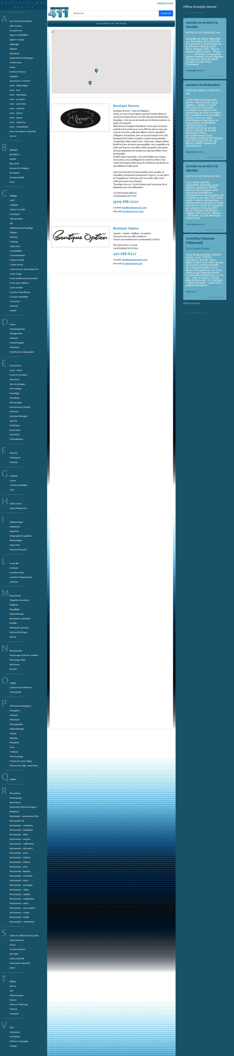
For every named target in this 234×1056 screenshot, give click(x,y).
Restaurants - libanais (20, 871)
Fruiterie (14, 462)
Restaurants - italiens (20, 862)
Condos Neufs (16, 264)
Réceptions (15, 793)
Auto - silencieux (18, 122)
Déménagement (17, 329)
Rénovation (15, 802)
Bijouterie (14, 163)
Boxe (12, 182)
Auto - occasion (17, 99)
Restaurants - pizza (19, 880)
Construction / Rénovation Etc (24, 269)
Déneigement (16, 333)
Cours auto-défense (19, 283)
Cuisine (13, 310)
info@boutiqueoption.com (134, 259)
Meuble (13, 623)
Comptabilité (16, 251)
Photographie (16, 724)
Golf (12, 489)
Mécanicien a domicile (20, 618)
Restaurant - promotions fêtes (24, 816)
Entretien (14, 411)
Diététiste (14, 347)
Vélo (12, 1027)
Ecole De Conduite (18, 375)
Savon (12, 944)
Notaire (13, 669)
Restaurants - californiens (22, 843)
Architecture (16, 62)
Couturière (15, 301)
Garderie (14, 476)
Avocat (13, 136)
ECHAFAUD (15, 365)
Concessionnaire (17, 255)
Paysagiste (15, 710)
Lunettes (14, 581)
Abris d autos (16, 26)
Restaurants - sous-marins (22, 908)
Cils (11, 223)
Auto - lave (15, 90)
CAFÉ (12, 200)
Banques (14, 150)
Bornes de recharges (19, 168)
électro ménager (17, 384)
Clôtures (14, 237)
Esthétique (15, 425)
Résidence (14, 811)
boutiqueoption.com (132, 263)
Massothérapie (17, 614)
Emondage (15, 393)
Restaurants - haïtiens (20, 857)
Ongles (13, 683)
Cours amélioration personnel (23, 278)
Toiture (13, 1000)
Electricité (14, 379)
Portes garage (16, 756)
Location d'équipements (21, 577)
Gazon (13, 480)
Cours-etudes (16, 287)
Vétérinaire (15, 1036)
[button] (96, 71)
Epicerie (13, 420)
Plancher (14, 738)
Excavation (15, 430)
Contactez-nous (165, 3)
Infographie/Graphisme (21, 536)
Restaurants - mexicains (21, 875)
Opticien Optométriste (21, 687)
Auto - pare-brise (18, 103)
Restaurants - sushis (19, 917)
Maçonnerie (15, 595)
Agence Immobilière (19, 35)
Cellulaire (14, 205)
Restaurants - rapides (20, 894)
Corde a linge (16, 274)
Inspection (15, 545)
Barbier (13, 159)
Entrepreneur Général (20, 407)
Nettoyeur (15, 664)
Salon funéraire (17, 940)
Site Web (14, 954)
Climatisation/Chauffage (21, 228)
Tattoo (13, 986)
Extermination (16, 439)
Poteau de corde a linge (21, 761)
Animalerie (14, 53)
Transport (14, 1013)
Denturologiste (17, 342)
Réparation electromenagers (23, 807)
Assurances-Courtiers (20, 81)
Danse (13, 324)
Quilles (13, 779)
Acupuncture (16, 30)
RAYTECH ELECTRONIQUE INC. (203, 32)
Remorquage (16, 798)
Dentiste (14, 338)
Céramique (15, 214)
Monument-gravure (19, 627)
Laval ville (14, 563)
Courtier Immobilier (19, 296)
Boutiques (14, 172)
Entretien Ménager (19, 416)
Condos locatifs (17, 260)
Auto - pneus (16, 117)
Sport (12, 967)
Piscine (13, 733)
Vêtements (15, 1032)
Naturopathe (16, 650)
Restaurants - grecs (19, 853)
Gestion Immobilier (19, 485)
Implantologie (16, 522)
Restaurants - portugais (21, 885)
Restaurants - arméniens (21, 825)
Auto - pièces (16, 113)
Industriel (14, 531)
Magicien (14, 604)
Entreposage (16, 402)
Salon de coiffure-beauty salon (24, 935)
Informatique (16, 540)
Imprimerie (15, 526)
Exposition (15, 434)
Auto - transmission (19, 126)
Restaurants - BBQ (19, 834)
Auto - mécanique (18, 94)
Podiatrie (14, 751)
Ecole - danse (16, 370)
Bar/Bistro (15, 154)
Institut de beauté (18, 549)
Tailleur (13, 981)
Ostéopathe (15, 692)
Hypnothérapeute (18, 508)
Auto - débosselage (19, 85)
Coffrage (14, 241)
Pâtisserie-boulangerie (20, 706)
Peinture (14, 715)
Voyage (13, 1046)
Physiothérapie (17, 729)
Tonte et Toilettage (19, 1004)
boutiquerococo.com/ (133, 211)
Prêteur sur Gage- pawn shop (24, 765)
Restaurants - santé (19, 903)
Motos (13, 637)
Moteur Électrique (18, 632)
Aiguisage (14, 44)
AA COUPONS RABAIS (21, 21)
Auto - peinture (17, 108)
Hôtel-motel (16, 503)
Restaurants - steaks (19, 912)
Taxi (11, 990)
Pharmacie (15, 719)
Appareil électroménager (21, 58)
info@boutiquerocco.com (134, 207)
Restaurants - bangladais (21, 830)
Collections (15, 246)
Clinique (13, 232)
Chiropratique (16, 218)
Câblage (13, 195)
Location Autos (17, 572)
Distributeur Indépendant (22, 352)
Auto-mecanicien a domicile (23, 131)
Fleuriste (14, 453)
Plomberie (14, 742)
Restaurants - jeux (19, 866)
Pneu (12, 747)
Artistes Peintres (18, 71)
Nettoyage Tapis (17, 660)
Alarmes (13, 48)
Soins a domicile (17, 958)
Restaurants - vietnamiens (22, 921)
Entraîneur (15, 398)
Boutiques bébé (17, 177)
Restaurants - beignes (20, 839)
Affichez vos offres (191, 303)
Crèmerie (14, 306)
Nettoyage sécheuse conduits (24, 655)
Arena (12, 67)
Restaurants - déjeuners (21, 848)
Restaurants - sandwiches (22, 898)
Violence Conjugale (19, 1041)
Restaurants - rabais (19, 889)
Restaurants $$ (17, 820)
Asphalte (14, 76)
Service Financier (17, 949)
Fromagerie (15, 457)
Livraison (14, 568)
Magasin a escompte (19, 600)
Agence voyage (17, 39)
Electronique (16, 388)
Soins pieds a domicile (20, 963)
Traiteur (13, 1009)
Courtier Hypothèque (20, 292)
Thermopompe (16, 995)
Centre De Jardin (17, 209)
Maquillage (15, 609)
